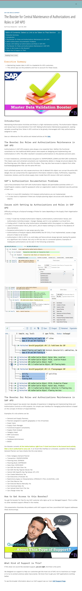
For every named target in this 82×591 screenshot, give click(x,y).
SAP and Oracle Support (12, 12)
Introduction (10, 37)
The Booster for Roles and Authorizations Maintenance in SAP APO (28, 39)
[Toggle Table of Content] (58, 32)
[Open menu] (76, 4)
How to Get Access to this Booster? (18, 48)
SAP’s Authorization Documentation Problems (21, 41)
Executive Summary (12, 35)
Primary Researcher (11, 26)
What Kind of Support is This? (16, 50)
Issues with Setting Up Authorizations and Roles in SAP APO (26, 44)
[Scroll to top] (79, 579)
